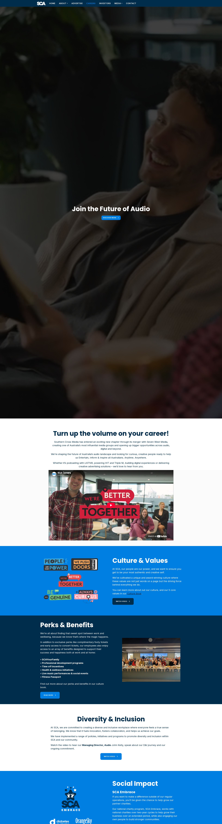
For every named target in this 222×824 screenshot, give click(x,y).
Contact (131, 3)
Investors (105, 3)
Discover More (109, 218)
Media (117, 3)
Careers (91, 3)
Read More (49, 695)
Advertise (77, 3)
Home (52, 3)
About (62, 3)
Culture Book (134, 593)
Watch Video (122, 601)
